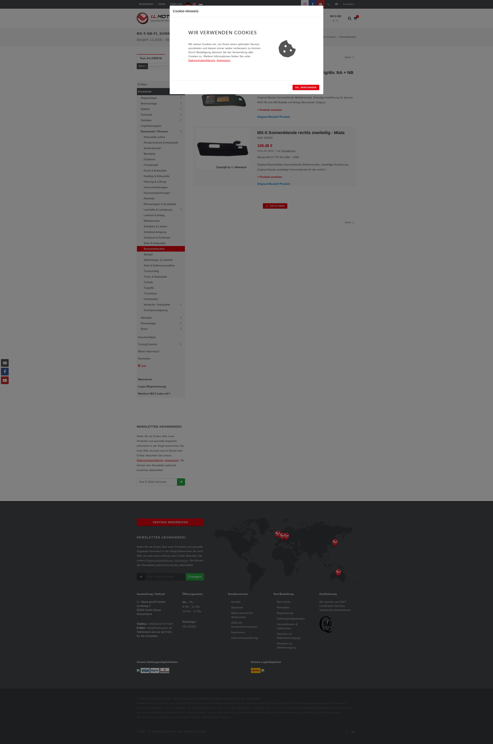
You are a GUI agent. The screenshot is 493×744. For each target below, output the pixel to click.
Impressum (223, 60)
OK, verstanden (306, 87)
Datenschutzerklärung (201, 60)
